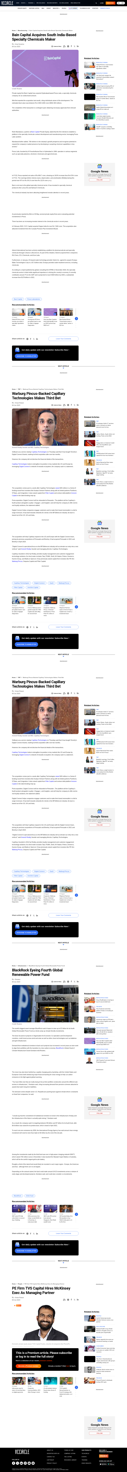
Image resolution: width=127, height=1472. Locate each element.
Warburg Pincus (17, 561)
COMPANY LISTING (69, 1453)
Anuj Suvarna (19, 44)
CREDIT (48, 8)
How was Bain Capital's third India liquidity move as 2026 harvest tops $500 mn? (104, 1042)
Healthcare (100, 1326)
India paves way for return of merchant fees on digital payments (18, 1390)
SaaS (51, 583)
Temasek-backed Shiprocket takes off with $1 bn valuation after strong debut (104, 1032)
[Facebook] (71, 46)
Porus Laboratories (33, 299)
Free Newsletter (75, 2)
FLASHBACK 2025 (85, 8)
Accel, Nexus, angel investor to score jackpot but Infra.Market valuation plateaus (105, 483)
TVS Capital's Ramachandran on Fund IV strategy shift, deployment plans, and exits (66, 1392)
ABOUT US (50, 1450)
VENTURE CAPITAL (34, 8)
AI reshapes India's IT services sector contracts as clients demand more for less (104, 425)
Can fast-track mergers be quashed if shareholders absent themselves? (105, 77)
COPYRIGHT (50, 1460)
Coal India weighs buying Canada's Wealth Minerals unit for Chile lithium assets (104, 118)
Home (14, 30)
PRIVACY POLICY (52, 1463)
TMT (19, 389)
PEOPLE (64, 8)
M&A (43, 8)
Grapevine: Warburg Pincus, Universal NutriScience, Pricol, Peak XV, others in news (49, 611)
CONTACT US (51, 1456)
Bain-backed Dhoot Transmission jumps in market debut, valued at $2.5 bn (105, 98)
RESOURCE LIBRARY (70, 1460)
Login (102, 3)
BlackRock (59, 1048)
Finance (99, 460)
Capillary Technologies (39, 452)
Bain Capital (35, 132)
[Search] (96, 3)
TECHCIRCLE (85, 1453)
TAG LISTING (68, 1456)
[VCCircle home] (7, 3)
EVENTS (84, 1456)
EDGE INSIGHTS (86, 1463)
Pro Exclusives (41, 2)
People (20, 1284)
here (67, 1366)
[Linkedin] (78, 46)
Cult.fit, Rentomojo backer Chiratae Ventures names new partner (104, 1320)
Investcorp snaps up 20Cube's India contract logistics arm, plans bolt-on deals (105, 1021)
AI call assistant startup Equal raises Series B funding (50, 1390)
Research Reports (52, 2)
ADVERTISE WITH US (53, 1453)
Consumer (100, 1346)
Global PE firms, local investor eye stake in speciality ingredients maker (104, 66)
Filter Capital (49, 493)
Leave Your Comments (63, 339)
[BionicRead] (64, 46)
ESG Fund (29, 1196)
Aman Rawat (19, 403)
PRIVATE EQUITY (22, 8)
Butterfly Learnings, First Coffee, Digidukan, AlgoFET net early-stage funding (105, 473)
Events (23, 2)
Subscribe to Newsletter (26, 356)
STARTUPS (95, 8)
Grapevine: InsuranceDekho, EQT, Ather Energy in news (34, 1390)
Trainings (30, 2)
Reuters (17, 979)
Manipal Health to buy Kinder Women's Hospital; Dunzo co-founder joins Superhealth (104, 1330)
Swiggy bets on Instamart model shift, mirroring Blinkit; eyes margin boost (105, 444)
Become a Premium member (28, 1366)
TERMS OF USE (68, 1450)
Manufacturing (22, 30)
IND (119, 3)
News (17, 2)
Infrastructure (22, 966)
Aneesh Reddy (26, 549)
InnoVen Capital (33, 587)
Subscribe (110, 3)
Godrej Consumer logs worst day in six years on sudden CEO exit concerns (105, 1350)
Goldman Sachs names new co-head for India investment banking (105, 1371)
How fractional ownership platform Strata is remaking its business (104, 1010)
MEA (123, 3)
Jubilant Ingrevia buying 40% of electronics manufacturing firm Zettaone (105, 87)
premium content (45, 1361)
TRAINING (84, 1460)
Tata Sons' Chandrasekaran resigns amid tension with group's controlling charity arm (105, 1360)
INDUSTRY (56, 8)
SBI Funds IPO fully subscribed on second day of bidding (18, 1218)
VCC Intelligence (64, 2)
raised (57, 488)
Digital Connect (24, 466)
